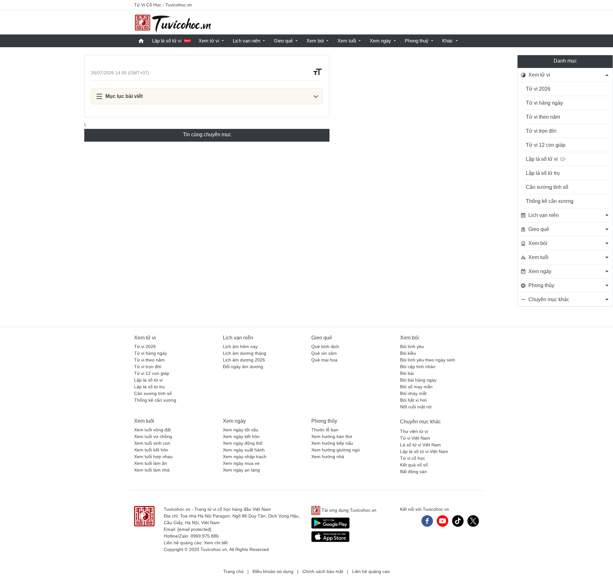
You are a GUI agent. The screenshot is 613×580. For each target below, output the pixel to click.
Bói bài (407, 373)
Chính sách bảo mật (322, 571)
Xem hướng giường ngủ (335, 449)
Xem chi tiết (216, 542)
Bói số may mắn (416, 386)
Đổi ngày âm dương (243, 366)
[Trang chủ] (172, 22)
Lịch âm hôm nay (240, 346)
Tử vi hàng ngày (544, 103)
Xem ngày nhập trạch (244, 456)
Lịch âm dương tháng (244, 353)
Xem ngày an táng (241, 469)
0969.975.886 (205, 536)
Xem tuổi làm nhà (152, 469)
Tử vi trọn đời (541, 131)
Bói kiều (408, 353)
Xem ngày (380, 40)
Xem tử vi (209, 40)
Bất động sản (413, 471)
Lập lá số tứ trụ (543, 173)
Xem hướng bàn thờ (331, 436)
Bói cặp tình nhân (417, 366)
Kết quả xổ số (414, 464)
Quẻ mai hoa (324, 359)
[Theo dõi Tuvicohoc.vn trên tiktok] (458, 521)
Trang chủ (233, 571)
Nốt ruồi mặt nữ (416, 406)
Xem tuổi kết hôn (151, 449)
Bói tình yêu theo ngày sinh (427, 359)
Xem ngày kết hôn (241, 436)
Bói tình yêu (412, 346)
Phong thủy (324, 421)
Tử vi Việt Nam (415, 438)
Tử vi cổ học (412, 458)
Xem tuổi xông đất (152, 429)
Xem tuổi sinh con (152, 443)
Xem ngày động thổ (242, 443)
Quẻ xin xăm (324, 353)
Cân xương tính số (547, 187)
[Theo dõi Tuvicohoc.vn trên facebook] (427, 521)
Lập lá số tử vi (166, 40)
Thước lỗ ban (324, 429)
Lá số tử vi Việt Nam (420, 444)
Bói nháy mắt (413, 393)
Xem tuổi (346, 40)
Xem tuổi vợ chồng (153, 436)
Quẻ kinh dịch (325, 346)
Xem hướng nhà (327, 456)
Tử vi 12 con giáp (545, 145)
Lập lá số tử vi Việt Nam (424, 451)
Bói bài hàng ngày (418, 380)
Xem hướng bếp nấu (332, 443)
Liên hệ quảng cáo (371, 571)
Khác (447, 40)
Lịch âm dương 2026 (244, 359)
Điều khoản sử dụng (273, 571)
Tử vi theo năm (543, 117)
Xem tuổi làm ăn (150, 463)
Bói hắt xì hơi (413, 400)
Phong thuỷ (416, 40)
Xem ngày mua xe (241, 463)
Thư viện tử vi (414, 431)
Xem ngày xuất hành (244, 449)
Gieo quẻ (283, 40)
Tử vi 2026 (538, 89)
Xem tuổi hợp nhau (153, 456)
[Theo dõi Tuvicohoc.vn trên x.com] (473, 521)
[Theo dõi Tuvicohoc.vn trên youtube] (442, 521)
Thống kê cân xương (549, 201)
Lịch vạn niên (246, 40)
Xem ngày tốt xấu (240, 429)
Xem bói (315, 40)
